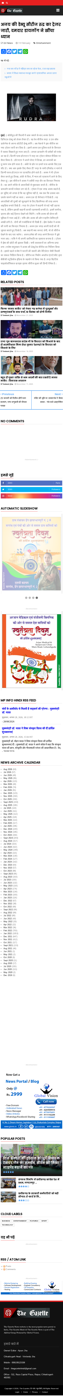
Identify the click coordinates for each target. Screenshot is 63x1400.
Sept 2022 (8, 909)
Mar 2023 (8, 892)
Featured (34, 1221)
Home (25, 1392)
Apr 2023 (8, 889)
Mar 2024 (8, 856)
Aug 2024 (8, 841)
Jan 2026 (8, 790)
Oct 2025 (8, 799)
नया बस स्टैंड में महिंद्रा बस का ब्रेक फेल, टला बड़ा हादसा (31, 68)
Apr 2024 (8, 853)
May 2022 (8, 921)
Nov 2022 (8, 903)
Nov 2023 (8, 868)
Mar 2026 (8, 784)
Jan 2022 (8, 933)
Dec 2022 (8, 901)
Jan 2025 (8, 826)
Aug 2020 (8, 963)
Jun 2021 (8, 951)
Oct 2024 (8, 835)
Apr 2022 (8, 924)
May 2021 (8, 954)
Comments (10, 1269)
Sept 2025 (8, 802)
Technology (7, 1225)
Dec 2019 (8, 975)
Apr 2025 (8, 817)
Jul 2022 (7, 915)
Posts (8, 1266)
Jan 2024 (8, 862)
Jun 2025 (8, 811)
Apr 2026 (8, 781)
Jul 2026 (7, 772)
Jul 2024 (7, 844)
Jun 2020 (8, 969)
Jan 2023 (8, 897)
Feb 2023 (8, 895)
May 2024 (8, 850)
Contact (45, 1392)
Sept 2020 (8, 960)
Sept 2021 (8, 945)
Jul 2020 (7, 966)
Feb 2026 (8, 787)
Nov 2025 (8, 796)
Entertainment (43, 43)
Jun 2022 (8, 918)
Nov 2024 (8, 832)
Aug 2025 (8, 805)
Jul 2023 (7, 880)
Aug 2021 (8, 948)
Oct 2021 (8, 942)
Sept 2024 (8, 838)
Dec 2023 (8, 865)
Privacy (35, 1392)
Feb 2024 (8, 859)
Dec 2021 (8, 936)
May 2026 (8, 778)
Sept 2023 (8, 874)
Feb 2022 (8, 930)
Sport (44, 1221)
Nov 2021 (8, 939)
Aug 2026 (8, 769)
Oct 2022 (8, 907)
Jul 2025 (7, 808)
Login (17, 1392)
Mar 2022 (8, 927)
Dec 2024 (8, 829)
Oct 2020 (8, 957)
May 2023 (8, 886)
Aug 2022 (8, 912)
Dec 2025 (8, 793)
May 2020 (8, 972)
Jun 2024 (8, 847)
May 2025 (8, 814)
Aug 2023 (8, 877)
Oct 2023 (8, 871)
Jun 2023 (8, 883)
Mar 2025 (8, 820)
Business (6, 1221)
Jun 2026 (8, 775)
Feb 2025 (8, 823)
